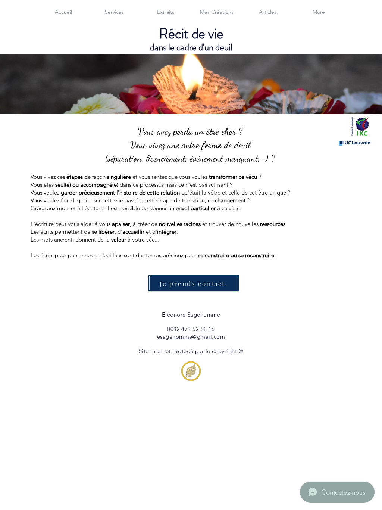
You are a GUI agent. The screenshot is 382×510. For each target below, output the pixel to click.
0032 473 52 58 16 (191, 329)
